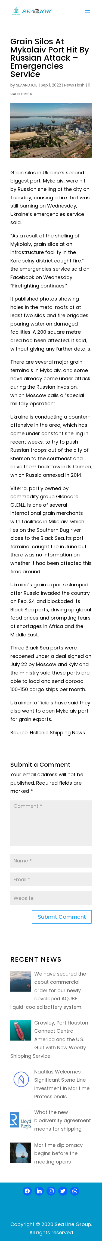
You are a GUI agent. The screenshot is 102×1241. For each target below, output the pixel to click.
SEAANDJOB (27, 85)
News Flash (74, 85)
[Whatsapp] (75, 1191)
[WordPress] (63, 1191)
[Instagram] (51, 1191)
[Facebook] (27, 1191)
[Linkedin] (39, 1191)
